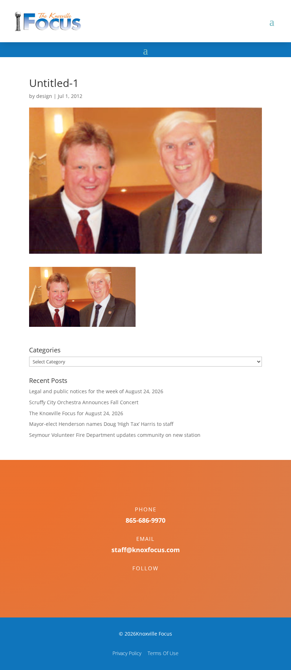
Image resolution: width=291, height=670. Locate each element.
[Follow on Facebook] (138, 580)
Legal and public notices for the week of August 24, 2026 (96, 391)
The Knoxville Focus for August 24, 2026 (76, 413)
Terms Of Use (163, 653)
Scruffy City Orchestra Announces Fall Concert (83, 402)
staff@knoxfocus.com (145, 549)
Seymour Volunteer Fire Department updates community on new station (115, 435)
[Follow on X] (152, 580)
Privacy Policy (126, 653)
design (44, 96)
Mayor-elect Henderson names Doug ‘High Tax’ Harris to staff (101, 424)
